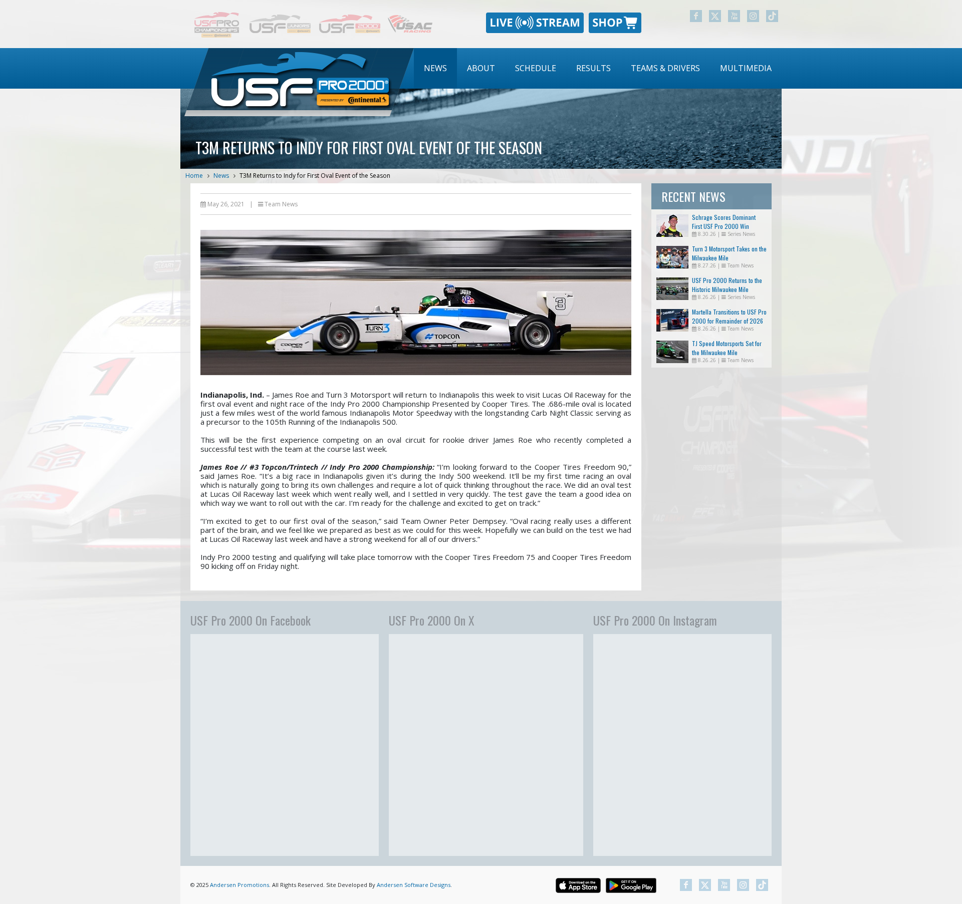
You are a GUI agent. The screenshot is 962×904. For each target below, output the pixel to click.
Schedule (535, 68)
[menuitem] (435, 68)
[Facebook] (696, 16)
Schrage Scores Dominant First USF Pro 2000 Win (724, 221)
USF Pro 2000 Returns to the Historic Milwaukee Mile (727, 284)
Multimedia (746, 68)
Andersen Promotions (239, 884)
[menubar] (598, 68)
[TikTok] (772, 16)
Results (593, 68)
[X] (715, 16)
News (435, 68)
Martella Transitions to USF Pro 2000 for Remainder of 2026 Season (729, 321)
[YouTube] (734, 16)
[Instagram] (753, 16)
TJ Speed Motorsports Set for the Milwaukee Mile (727, 348)
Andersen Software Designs (413, 884)
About (481, 68)
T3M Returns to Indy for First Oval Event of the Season (314, 175)
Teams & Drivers (665, 68)
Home (194, 175)
